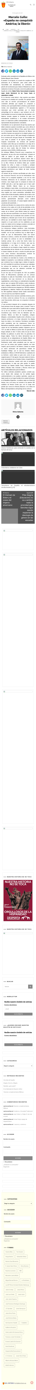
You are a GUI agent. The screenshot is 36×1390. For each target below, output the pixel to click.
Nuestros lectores (11, 1270)
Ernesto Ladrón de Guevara (13, 1341)
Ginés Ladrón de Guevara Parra (14, 1332)
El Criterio (10, 2)
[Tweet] (6, 71)
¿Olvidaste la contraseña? (10, 1164)
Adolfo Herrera (10, 1365)
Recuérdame (8, 1162)
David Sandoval (10, 1346)
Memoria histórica (6, 63)
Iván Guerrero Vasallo (11, 1322)
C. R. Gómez (9, 1356)
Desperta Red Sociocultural (13, 1351)
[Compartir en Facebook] (2, 71)
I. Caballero (24, 1322)
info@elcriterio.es (20, 1383)
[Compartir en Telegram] (17, 71)
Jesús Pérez (20, 1289)
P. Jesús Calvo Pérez (11, 1266)
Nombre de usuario (9, 1139)
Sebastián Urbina (21, 1256)
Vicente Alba (9, 1252)
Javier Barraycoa (20, 1308)
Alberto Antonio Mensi (12, 1360)
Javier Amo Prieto (10, 1313)
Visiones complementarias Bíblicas (13, 1092)
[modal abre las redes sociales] (21, 71)
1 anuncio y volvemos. (20, 1124)
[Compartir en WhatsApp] (10, 71)
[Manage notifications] (31, 1382)
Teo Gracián (19, 1252)
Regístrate (6, 1167)
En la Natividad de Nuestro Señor (12, 1089)
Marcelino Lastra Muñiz (12, 1275)
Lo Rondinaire (25, 1280)
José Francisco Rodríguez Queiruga (15, 1304)
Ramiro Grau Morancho (12, 1261)
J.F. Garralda (9, 1308)
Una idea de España (9, 1080)
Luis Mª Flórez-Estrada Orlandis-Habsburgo (17, 1285)
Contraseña (6, 1147)
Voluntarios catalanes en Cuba (11, 468)
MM (20, 1270)
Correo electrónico (10, 1005)
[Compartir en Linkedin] (14, 71)
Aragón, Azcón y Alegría (10, 1083)
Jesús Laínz (21, 1294)
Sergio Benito (9, 1256)
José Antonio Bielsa (11, 1318)
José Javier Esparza (11, 1299)
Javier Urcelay (9, 1289)
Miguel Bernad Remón (12, 1280)
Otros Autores (8, 66)
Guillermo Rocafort (11, 1327)
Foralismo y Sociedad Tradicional (23, 1111)
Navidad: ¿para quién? (9, 1086)
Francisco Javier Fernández (13, 1337)
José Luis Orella (10, 1294)
